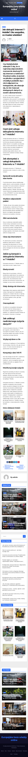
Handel (13, 750)
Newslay (22, 746)
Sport (11, 754)
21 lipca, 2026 (8, 683)
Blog (5, 692)
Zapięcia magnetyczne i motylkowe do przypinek (19, 467)
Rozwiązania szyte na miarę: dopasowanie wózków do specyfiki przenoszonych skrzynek (13, 579)
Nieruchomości (19, 750)
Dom (6, 750)
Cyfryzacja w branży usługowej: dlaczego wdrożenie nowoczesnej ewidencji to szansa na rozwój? (13, 573)
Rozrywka (25, 750)
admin (10, 38)
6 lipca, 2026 (7, 728)
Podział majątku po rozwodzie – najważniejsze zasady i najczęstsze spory (13, 725)
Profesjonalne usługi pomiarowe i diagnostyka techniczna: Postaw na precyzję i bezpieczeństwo (14, 566)
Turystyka (16, 754)
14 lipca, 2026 (8, 698)
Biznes (5, 507)
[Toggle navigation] (15, 19)
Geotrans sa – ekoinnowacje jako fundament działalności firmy (9, 467)
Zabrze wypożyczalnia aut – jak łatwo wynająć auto (13, 695)
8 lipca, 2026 (7, 713)
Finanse (9, 750)
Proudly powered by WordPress (9, 746)
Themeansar (13, 747)
